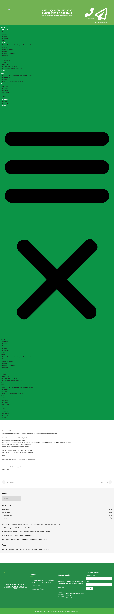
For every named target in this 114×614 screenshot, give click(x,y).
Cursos (5, 518)
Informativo (6, 512)
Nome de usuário (90, 575)
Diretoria (4, 36)
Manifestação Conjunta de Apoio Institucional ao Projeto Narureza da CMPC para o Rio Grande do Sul (31, 524)
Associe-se (5, 101)
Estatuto (4, 34)
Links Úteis (5, 64)
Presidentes (5, 38)
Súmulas (4, 79)
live (17, 549)
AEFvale (4, 97)
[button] (57, 222)
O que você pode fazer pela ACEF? (12, 68)
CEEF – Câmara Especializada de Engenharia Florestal (17, 75)
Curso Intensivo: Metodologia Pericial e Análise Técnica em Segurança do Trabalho (26, 531)
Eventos (4, 47)
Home (3, 27)
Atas (4, 62)
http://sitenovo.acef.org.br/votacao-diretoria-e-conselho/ (17, 452)
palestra (46, 549)
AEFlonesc (5, 86)
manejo (22, 549)
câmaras (4, 549)
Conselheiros (6, 77)
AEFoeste (5, 90)
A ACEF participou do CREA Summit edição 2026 (16, 528)
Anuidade (5, 103)
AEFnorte (5, 88)
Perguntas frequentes (8, 53)
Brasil (28, 549)
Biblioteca (5, 55)
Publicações (7, 60)
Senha (87, 581)
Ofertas (4, 51)
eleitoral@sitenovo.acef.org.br (27, 459)
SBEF (3, 40)
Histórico (5, 32)
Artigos (5, 58)
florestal (11, 549)
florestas (34, 549)
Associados (4, 99)
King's (77, 611)
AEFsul (4, 95)
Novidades (6, 509)
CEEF (2, 73)
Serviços (3, 42)
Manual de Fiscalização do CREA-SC (12, 82)
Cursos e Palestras (7, 49)
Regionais (4, 84)
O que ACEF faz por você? (9, 66)
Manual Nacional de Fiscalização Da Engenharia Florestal (18, 45)
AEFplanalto (5, 92)
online (40, 549)
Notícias (3, 71)
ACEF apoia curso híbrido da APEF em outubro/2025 (17, 535)
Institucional (4, 29)
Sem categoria (7, 515)
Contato (3, 105)
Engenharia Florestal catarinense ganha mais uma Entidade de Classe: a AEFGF (24, 539)
